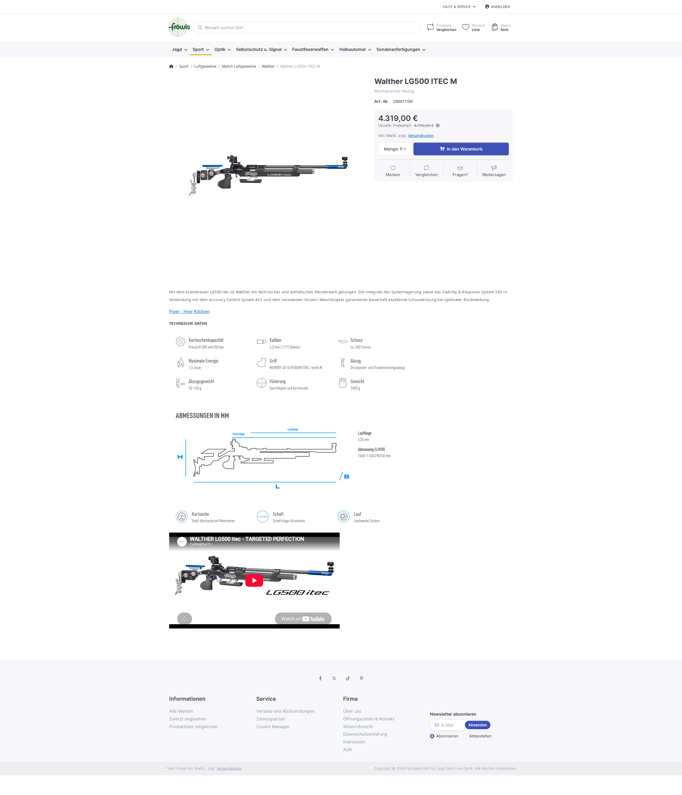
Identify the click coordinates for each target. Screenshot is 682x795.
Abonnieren (447, 736)
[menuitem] (179, 49)
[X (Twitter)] (334, 678)
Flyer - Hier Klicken (189, 311)
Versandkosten (421, 135)
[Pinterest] (362, 678)
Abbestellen (480, 736)
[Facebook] (320, 678)
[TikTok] (348, 678)
